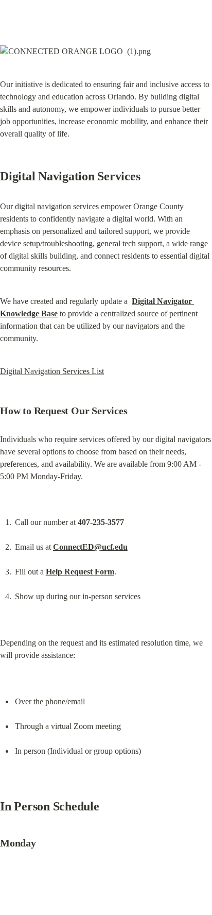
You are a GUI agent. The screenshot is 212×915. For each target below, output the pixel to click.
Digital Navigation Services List (52, 371)
